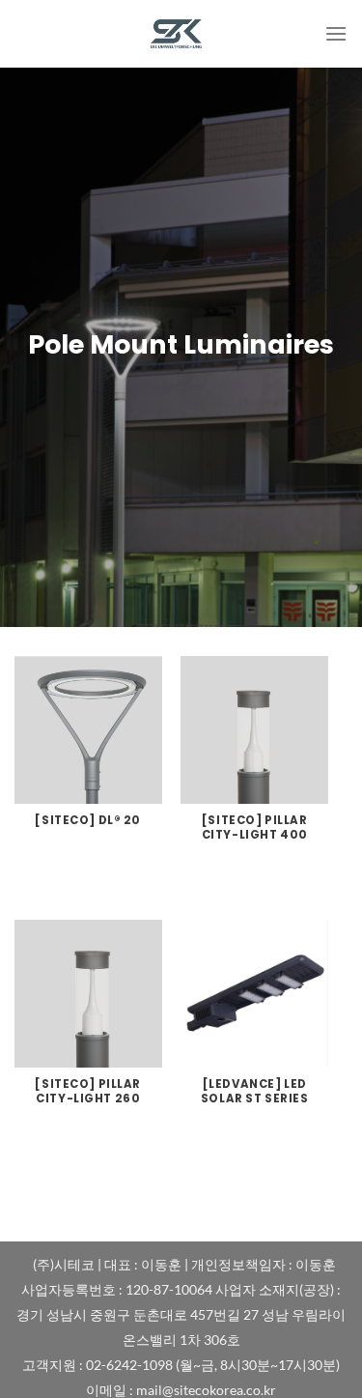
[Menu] (336, 33)
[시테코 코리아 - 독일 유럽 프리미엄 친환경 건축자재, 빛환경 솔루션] (181, 33)
